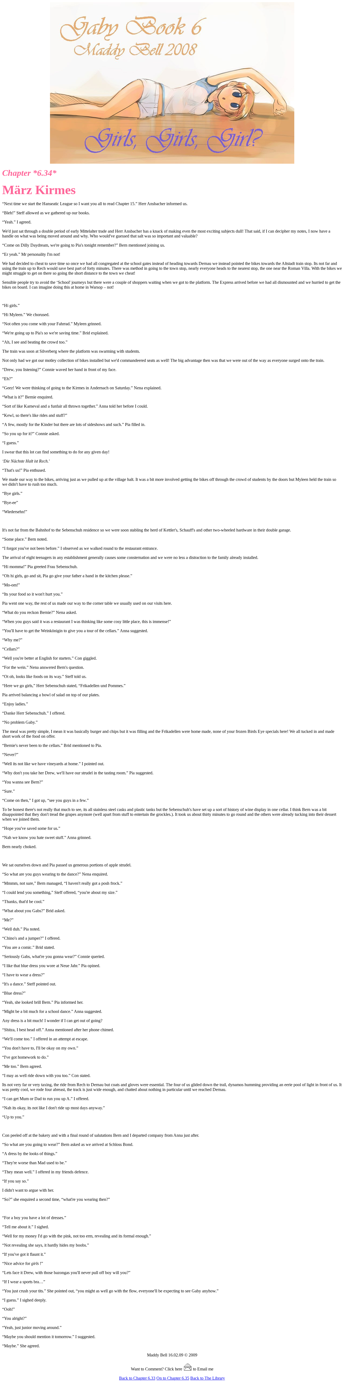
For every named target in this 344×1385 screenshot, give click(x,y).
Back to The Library (207, 1378)
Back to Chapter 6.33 (137, 1378)
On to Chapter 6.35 (172, 1378)
